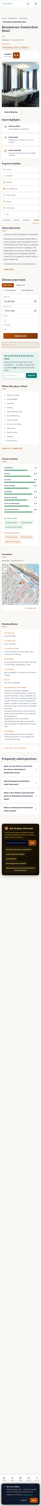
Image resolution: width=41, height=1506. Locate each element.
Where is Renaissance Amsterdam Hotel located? (18, 809)
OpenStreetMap (26, 604)
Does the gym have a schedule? (16, 863)
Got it (34, 1500)
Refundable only (27, 290)
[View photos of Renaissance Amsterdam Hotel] (20, 84)
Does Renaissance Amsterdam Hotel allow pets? (16, 782)
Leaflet (16, 604)
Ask (32, 843)
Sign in (16, 367)
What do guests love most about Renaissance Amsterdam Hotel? (20, 869)
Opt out (24, 1500)
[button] (20, 583)
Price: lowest (8, 285)
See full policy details (16, 748)
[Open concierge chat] (27, 3)
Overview (7, 220)
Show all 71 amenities (12, 448)
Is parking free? (11, 859)
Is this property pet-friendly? (15, 854)
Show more (9, 269)
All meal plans (10, 290)
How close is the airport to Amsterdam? (18, 849)
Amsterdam (23, 18)
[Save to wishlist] (3, 36)
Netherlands (13, 18)
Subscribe (31, 375)
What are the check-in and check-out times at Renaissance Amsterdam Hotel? (18, 769)
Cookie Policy (27, 1495)
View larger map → (31, 608)
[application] (20, 584)
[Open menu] (35, 3)
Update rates (20, 336)
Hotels (4, 18)
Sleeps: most (20, 285)
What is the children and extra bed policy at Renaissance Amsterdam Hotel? (19, 796)
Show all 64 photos (11, 112)
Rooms (16, 220)
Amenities (26, 220)
